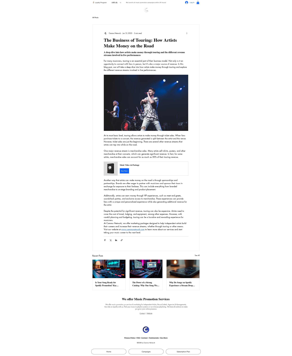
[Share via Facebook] (105, 240)
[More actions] (186, 33)
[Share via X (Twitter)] (110, 240)
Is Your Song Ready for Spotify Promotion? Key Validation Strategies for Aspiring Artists (106, 284)
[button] (116, 2)
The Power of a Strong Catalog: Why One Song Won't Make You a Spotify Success (146, 284)
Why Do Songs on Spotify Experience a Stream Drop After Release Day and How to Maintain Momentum (182, 284)
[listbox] (116, 2)
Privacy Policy (129, 338)
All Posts (95, 17)
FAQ (138, 338)
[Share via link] (122, 240)
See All (197, 255)
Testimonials (154, 338)
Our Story (164, 338)
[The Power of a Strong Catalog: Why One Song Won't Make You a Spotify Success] (146, 269)
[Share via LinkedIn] (116, 240)
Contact (142, 313)
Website (149, 313)
